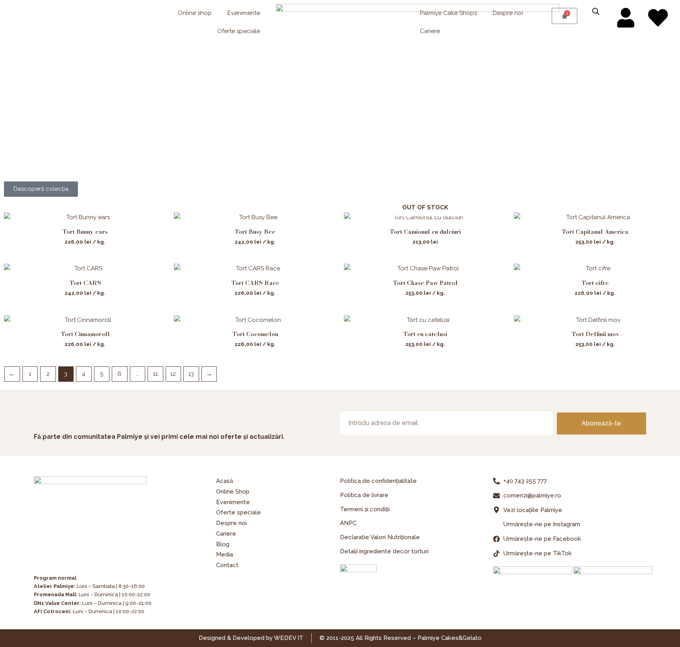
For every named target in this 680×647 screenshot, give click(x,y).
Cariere (430, 31)
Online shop (195, 13)
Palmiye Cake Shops (448, 13)
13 (191, 373)
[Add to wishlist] (154, 224)
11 (155, 373)
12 (173, 373)
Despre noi (508, 13)
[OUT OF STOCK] (425, 217)
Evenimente (243, 13)
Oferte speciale (238, 31)
